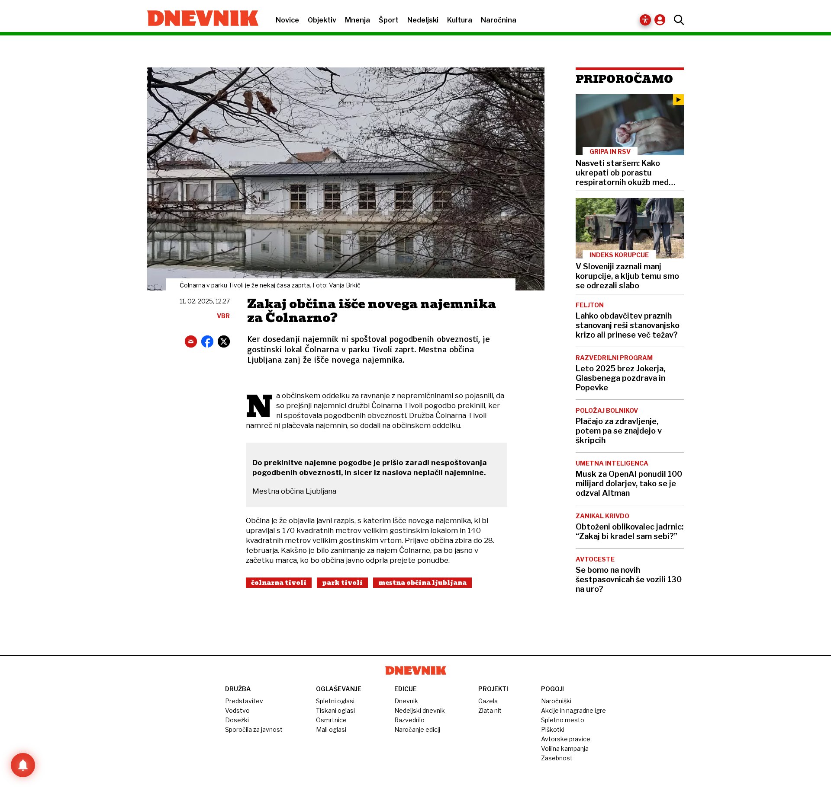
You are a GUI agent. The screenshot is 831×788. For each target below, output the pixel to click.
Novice (287, 20)
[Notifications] (23, 765)
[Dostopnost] (645, 20)
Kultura (459, 20)
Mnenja (357, 20)
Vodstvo (237, 710)
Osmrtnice (331, 720)
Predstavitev (244, 701)
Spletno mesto (562, 720)
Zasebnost (557, 758)
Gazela (488, 701)
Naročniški (556, 701)
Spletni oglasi (335, 701)
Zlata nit (490, 710)
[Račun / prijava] (662, 19)
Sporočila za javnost (254, 729)
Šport (389, 20)
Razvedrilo (409, 720)
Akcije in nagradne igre (573, 710)
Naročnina (498, 20)
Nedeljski (422, 20)
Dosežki (237, 720)
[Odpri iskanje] (677, 20)
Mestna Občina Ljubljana (422, 582)
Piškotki (552, 729)
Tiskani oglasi (335, 710)
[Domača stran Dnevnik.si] (198, 19)
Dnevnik (406, 701)
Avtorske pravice (565, 739)
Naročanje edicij (417, 729)
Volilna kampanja (565, 748)
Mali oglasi (331, 729)
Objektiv (322, 20)
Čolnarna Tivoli (278, 582)
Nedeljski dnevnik (419, 710)
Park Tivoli (342, 582)
